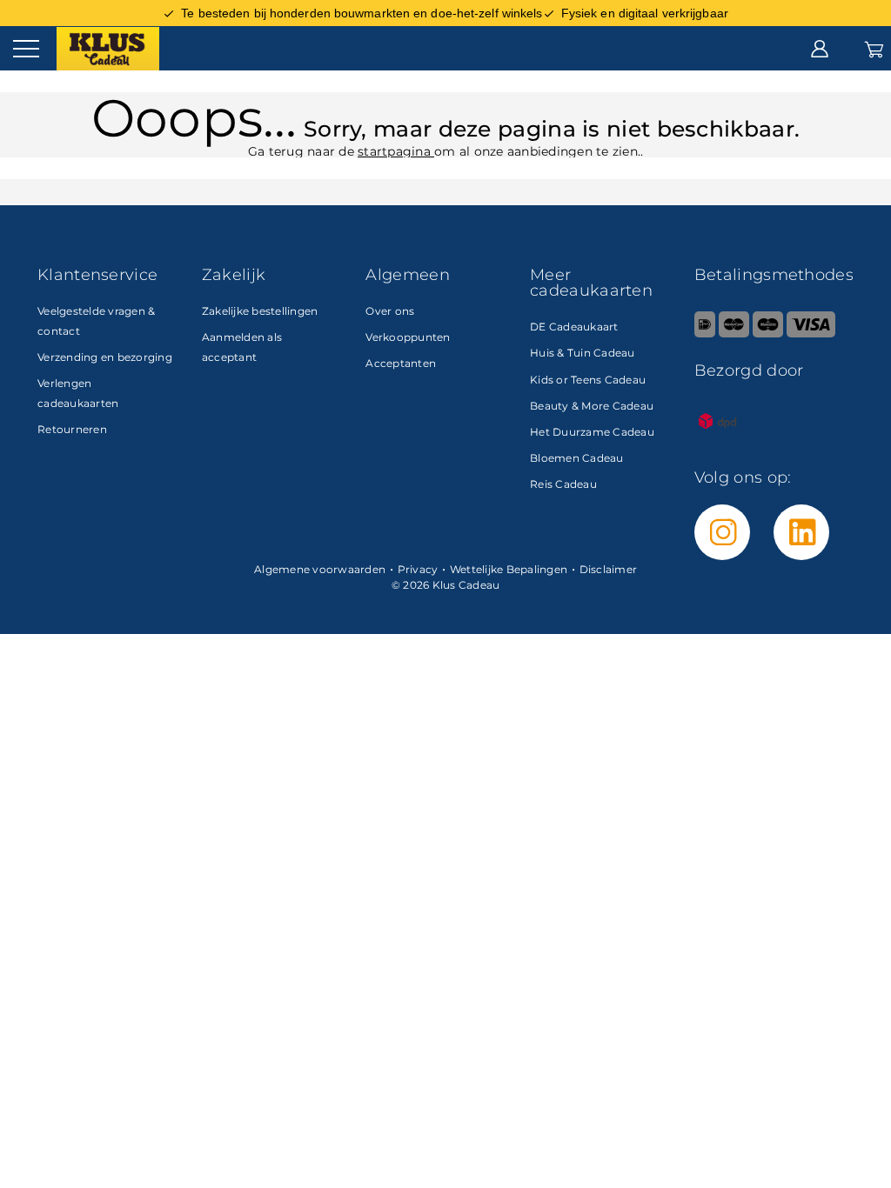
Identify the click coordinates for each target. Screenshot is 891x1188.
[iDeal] (704, 333)
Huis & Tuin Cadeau (582, 352)
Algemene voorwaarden (319, 569)
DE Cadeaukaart (574, 326)
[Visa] (810, 333)
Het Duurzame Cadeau (592, 431)
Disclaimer (608, 569)
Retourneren (72, 429)
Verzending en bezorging (104, 357)
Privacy (418, 569)
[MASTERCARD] (734, 333)
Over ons (389, 310)
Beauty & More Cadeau (591, 405)
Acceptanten (400, 363)
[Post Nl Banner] (717, 440)
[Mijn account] (819, 48)
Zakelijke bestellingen (260, 310)
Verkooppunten (407, 337)
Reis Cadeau (563, 484)
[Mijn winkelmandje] (874, 48)
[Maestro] (768, 333)
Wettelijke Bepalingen (508, 569)
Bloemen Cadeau (577, 457)
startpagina (396, 151)
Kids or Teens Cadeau (588, 379)
